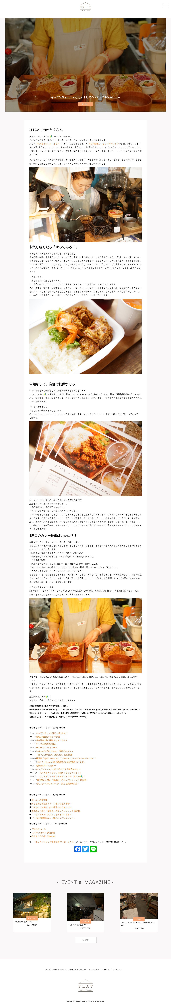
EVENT (85, 104)
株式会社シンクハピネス (48, 144)
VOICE (139, 919)
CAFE (47, 970)
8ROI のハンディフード (46, 747)
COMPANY (106, 970)
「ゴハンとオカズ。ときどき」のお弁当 (54, 755)
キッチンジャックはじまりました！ (52, 733)
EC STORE (94, 970)
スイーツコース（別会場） (44, 833)
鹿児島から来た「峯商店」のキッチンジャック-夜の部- (56, 811)
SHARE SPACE (59, 970)
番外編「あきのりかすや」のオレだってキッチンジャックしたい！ (66, 758)
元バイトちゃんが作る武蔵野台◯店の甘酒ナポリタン (61, 762)
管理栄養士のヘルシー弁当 (48, 737)
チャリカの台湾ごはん (46, 744)
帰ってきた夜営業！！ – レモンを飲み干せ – (51, 804)
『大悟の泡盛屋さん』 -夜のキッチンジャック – (53, 818)
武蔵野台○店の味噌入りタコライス (51, 740)
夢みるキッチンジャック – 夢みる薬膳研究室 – (58, 783)
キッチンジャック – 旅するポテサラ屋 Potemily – (58, 769)
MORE (85, 940)
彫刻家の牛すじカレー (46, 765)
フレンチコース (39, 829)
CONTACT (118, 970)
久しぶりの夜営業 (39, 800)
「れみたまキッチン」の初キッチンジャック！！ (60, 773)
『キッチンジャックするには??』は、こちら (53, 842)
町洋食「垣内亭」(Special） (44, 836)
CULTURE (32, 918)
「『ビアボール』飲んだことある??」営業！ (51, 814)
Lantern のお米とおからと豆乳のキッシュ (54, 751)
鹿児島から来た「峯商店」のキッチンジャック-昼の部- (62, 780)
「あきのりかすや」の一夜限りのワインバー (51, 807)
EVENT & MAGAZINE (78, 970)
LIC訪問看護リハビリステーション (103, 144)
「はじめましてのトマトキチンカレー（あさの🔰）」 (62, 776)
